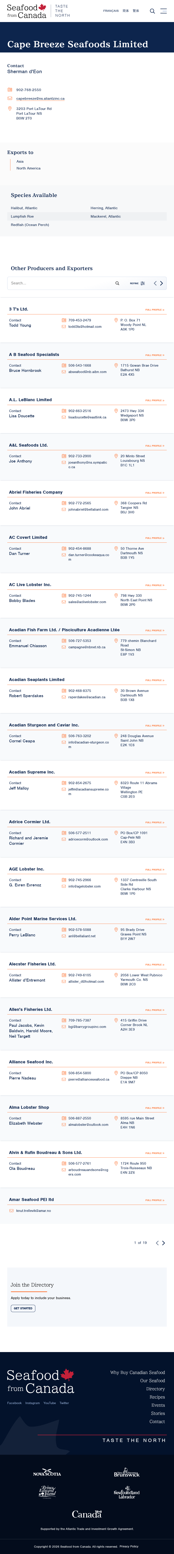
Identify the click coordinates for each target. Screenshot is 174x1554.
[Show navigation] (163, 11)
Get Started (23, 1308)
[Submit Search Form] (115, 283)
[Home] (38, 11)
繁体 (136, 11)
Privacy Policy (129, 1546)
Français (111, 11)
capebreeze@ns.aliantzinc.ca (40, 98)
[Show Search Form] (152, 11)
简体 (126, 11)
